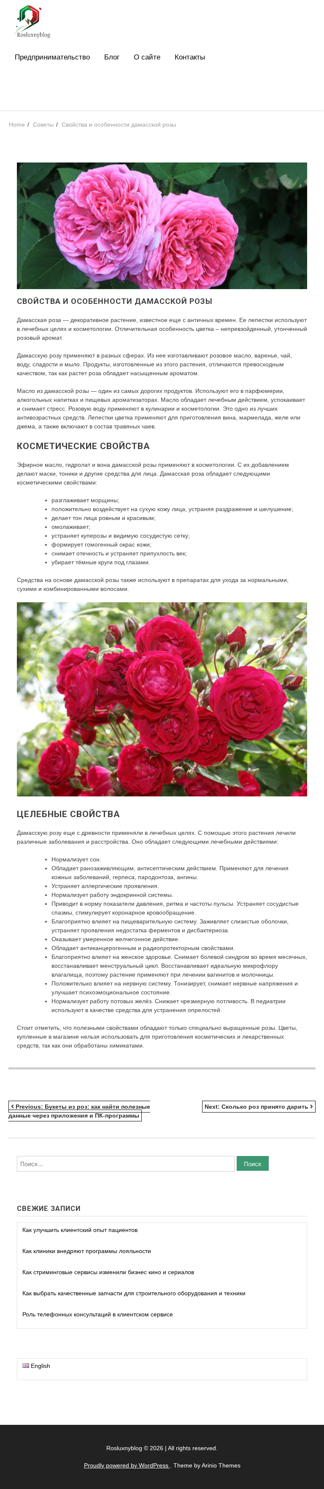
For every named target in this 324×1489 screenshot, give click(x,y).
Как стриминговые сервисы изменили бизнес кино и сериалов (108, 1272)
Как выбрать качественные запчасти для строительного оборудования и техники (134, 1293)
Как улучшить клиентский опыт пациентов (80, 1229)
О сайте (147, 57)
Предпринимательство (52, 57)
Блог (111, 57)
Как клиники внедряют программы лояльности (86, 1251)
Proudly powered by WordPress (127, 1465)
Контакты (190, 57)
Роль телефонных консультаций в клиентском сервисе (97, 1314)
